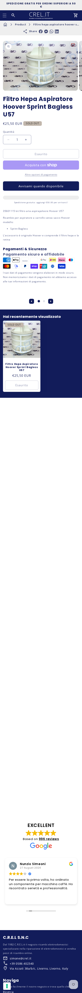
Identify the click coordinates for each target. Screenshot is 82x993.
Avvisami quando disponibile (41, 186)
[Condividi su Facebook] (40, 31)
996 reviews (49, 839)
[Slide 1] (39, 301)
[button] (4, 15)
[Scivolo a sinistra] (31, 301)
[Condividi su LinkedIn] (57, 31)
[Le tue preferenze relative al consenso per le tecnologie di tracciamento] (7, 986)
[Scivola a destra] (50, 301)
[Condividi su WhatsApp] (51, 31)
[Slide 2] (44, 301)
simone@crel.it (20, 958)
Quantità (8, 132)
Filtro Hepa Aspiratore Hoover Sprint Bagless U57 (21, 367)
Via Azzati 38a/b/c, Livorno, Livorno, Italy (39, 968)
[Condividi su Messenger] (46, 31)
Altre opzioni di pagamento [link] (41, 174)
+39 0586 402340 (22, 963)
